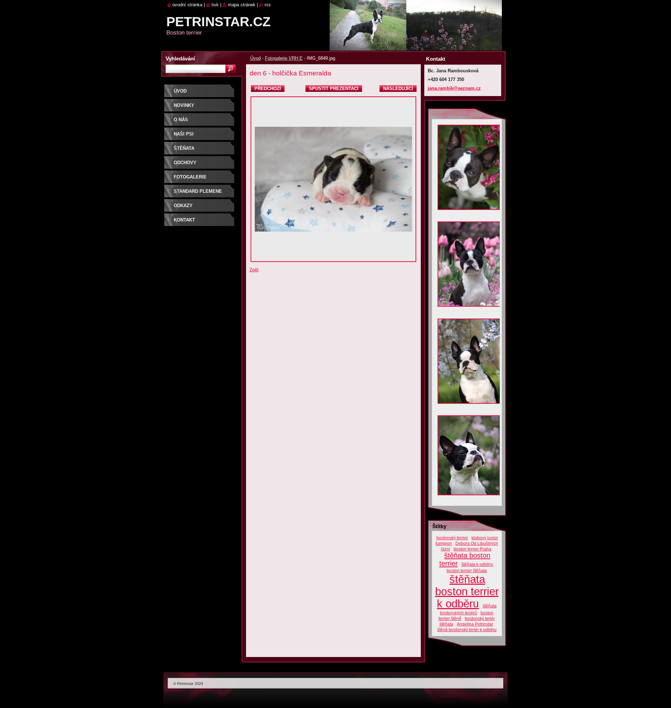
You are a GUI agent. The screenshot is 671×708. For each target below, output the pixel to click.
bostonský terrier (452, 537)
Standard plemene (198, 191)
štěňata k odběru (477, 564)
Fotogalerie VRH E (284, 58)
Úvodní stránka (187, 4)
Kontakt (184, 219)
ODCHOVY (185, 162)
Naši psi (184, 134)
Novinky (184, 105)
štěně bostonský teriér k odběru (467, 629)
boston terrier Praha (472, 549)
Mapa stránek (241, 4)
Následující (398, 88)
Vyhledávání (180, 58)
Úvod (255, 58)
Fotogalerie (190, 177)
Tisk (215, 4)
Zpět (254, 269)
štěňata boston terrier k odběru (467, 591)
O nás (181, 119)
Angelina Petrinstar (475, 624)
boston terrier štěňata (467, 570)
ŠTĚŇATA (184, 148)
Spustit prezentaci (334, 88)
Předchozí (267, 88)
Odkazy (183, 205)
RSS (268, 4)
